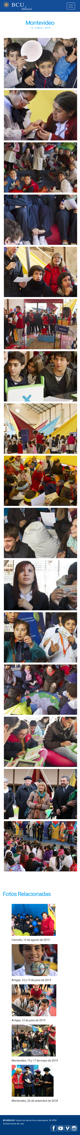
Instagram (74, 1128)
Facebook (54, 1128)
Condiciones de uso (13, 1123)
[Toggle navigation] (71, 6)
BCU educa (17, 6)
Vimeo (67, 1128)
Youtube (60, 1128)
